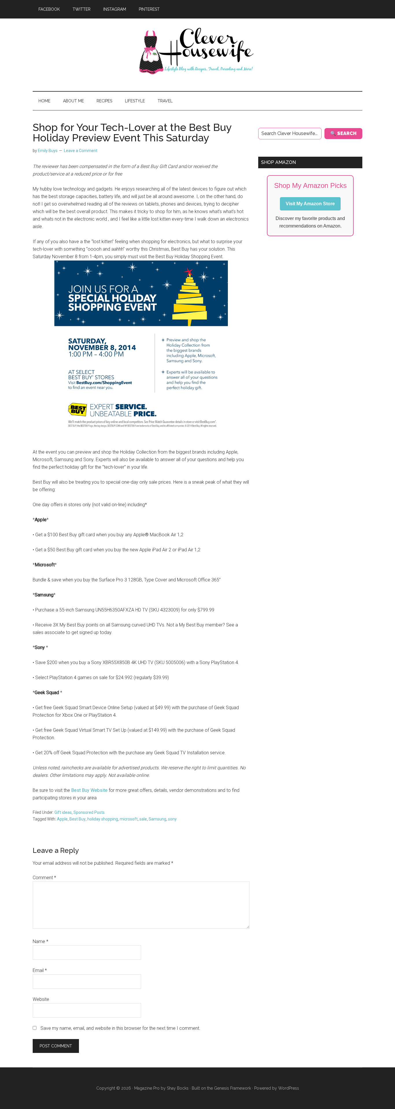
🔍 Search (343, 133)
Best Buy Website (89, 790)
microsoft (129, 819)
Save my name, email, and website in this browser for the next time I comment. (120, 1028)
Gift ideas (63, 812)
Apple (62, 819)
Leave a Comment (80, 150)
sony (172, 819)
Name (40, 941)
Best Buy (77, 819)
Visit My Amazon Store (310, 203)
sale (143, 819)
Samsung (157, 819)
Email (40, 970)
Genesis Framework (232, 1088)
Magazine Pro (147, 1088)
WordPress (288, 1088)
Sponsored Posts (89, 812)
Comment (44, 877)
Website (41, 999)
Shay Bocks (178, 1088)
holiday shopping (102, 819)
